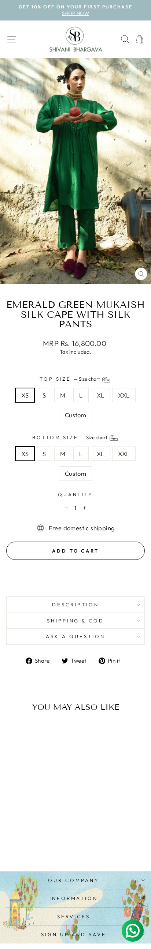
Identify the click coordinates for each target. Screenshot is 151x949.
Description (75, 604)
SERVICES (73, 916)
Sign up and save (74, 934)
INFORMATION (73, 898)
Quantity (75, 494)
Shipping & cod (75, 621)
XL (100, 395)
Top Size (71, 379)
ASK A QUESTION (75, 636)
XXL (123, 395)
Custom (75, 415)
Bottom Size (70, 437)
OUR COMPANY (73, 880)
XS (25, 395)
